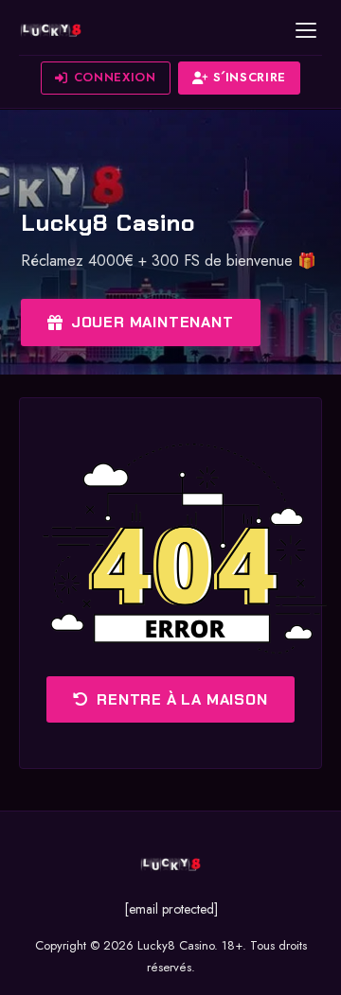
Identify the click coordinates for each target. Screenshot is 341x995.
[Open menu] (306, 30)
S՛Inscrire (249, 77)
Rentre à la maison (182, 699)
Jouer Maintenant (152, 322)
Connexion (115, 77)
